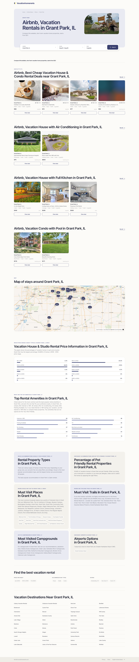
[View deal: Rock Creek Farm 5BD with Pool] (55, 141)
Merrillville (101, 636)
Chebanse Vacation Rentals (49, 603)
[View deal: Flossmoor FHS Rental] (83, 192)
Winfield (101, 644)
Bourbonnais (74, 620)
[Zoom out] (123, 290)
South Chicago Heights (20, 632)
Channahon (17, 611)
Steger (44, 632)
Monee (44, 628)
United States (30, 12)
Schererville (74, 644)
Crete (15, 628)
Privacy (103, 659)
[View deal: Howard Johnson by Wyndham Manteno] (83, 90)
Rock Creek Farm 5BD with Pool (50, 155)
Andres (73, 624)
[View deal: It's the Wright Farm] (27, 192)
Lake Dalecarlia (18, 644)
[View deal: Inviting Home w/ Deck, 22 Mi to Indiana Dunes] (55, 192)
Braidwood (17, 607)
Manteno (16, 624)
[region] (69, 308)
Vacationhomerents (25, 3)
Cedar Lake (17, 640)
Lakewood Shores (104, 607)
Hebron (73, 640)
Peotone (101, 628)
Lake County (102, 640)
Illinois (36, 12)
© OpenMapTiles (106, 329)
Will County (102, 611)
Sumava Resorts (75, 636)
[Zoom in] (123, 287)
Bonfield (101, 603)
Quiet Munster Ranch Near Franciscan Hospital (26, 155)
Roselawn (45, 636)
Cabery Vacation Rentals (20, 603)
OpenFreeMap (99, 329)
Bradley (101, 620)
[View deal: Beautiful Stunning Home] (55, 242)
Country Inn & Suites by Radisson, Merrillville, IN (111, 104)
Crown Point (45, 640)
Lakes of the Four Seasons (49, 644)
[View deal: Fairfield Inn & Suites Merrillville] (27, 90)
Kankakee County (47, 615)
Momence (45, 624)
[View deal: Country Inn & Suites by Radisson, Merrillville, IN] (111, 90)
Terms (108, 659)
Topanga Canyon (75, 611)
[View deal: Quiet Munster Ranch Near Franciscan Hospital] (27, 141)
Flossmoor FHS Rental (76, 206)
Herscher (73, 603)
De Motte (101, 632)
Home (23, 12)
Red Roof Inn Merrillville (48, 104)
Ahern (44, 620)
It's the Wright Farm (19, 206)
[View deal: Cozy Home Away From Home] (27, 242)
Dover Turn (73, 607)
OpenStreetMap (118, 329)
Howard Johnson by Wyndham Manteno (80, 104)
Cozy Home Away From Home (22, 257)
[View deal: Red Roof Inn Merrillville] (55, 90)
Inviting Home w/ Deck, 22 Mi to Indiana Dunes (54, 206)
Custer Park (45, 607)
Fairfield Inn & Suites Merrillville (22, 104)
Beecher (101, 624)
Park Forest (74, 628)
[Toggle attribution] (123, 330)
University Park (75, 632)
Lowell (15, 636)
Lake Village (17, 620)
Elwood (44, 611)
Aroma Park (17, 615)
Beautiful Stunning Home (48, 257)
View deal (27, 112)
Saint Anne (73, 615)
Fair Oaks (101, 615)
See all (122, 77)
